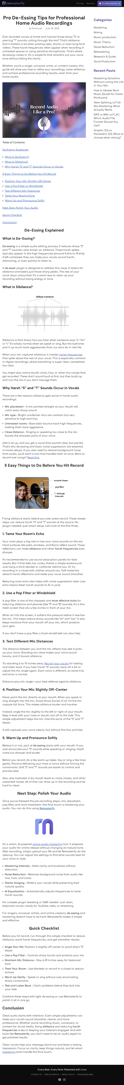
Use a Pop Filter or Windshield (24, 186)
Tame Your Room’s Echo (20, 195)
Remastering (102, 51)
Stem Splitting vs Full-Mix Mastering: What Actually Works (107, 106)
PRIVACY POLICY (68, 1074)
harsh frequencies (70, 354)
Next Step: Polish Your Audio (20, 207)
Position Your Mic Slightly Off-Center (28, 181)
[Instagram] (64, 1080)
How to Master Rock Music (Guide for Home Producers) (108, 94)
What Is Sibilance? (16, 161)
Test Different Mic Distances (22, 191)
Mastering (100, 27)
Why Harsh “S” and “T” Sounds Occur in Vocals (34, 166)
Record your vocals (56, 663)
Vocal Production (105, 61)
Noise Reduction (104, 47)
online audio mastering (47, 844)
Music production (105, 37)
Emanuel (37, 28)
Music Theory (102, 42)
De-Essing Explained (15, 149)
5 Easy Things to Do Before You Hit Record (29, 174)
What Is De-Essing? (17, 157)
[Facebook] (59, 1080)
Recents (91, 3)
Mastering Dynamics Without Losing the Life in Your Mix (108, 82)
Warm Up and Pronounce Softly (25, 200)
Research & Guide (105, 56)
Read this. (33, 457)
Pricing (80, 3)
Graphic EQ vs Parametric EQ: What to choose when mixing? (108, 134)
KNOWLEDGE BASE (85, 1074)
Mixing (98, 32)
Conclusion (9, 222)
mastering (9, 1052)
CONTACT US (36, 1074)
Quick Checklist (12, 215)
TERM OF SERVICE (51, 1074)
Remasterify (47, 808)
